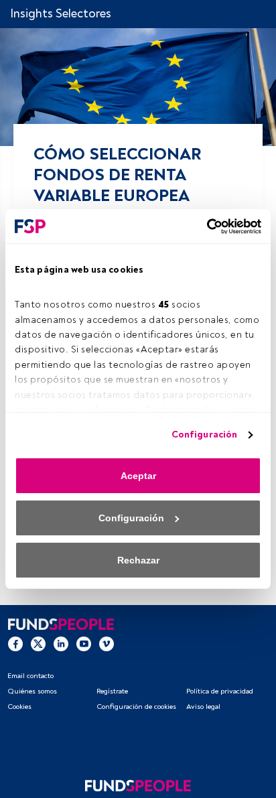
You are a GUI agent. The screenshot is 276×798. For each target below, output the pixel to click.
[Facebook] (15, 643)
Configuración (204, 434)
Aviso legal (203, 706)
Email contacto (30, 675)
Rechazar (138, 560)
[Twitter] (38, 643)
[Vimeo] (106, 643)
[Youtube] (83, 643)
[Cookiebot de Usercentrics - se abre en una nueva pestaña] (202, 226)
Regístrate (112, 691)
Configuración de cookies (136, 706)
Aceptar (138, 475)
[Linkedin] (61, 643)
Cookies (19, 706)
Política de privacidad (219, 691)
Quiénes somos (32, 691)
